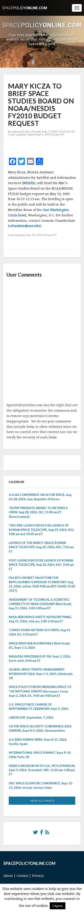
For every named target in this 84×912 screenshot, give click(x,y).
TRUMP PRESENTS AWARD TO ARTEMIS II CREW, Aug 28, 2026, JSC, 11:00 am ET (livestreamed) (38, 512)
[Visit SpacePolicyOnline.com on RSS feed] (47, 833)
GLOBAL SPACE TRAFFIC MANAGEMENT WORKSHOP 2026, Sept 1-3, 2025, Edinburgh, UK (41, 674)
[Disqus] (42, 340)
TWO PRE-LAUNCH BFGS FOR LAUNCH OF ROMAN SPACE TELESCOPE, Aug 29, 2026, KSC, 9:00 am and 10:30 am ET (41, 530)
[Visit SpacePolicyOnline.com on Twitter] (35, 833)
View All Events (42, 800)
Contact (22, 876)
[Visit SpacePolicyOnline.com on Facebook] (41, 833)
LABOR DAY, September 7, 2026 (31, 717)
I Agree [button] (57, 905)
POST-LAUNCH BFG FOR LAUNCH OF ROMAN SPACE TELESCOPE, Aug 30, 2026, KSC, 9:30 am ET (41, 565)
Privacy (38, 876)
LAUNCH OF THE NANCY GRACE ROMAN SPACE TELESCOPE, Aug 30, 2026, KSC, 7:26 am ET (41, 547)
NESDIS (28, 183)
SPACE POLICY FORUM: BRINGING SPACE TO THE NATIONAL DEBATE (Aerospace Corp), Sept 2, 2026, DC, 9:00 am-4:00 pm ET (40, 691)
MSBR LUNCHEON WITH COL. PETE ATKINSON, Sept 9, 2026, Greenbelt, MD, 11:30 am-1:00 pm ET (42, 770)
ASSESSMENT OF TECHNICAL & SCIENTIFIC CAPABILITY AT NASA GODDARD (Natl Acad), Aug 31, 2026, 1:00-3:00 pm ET (40, 604)
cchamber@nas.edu (24, 226)
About (8, 876)
